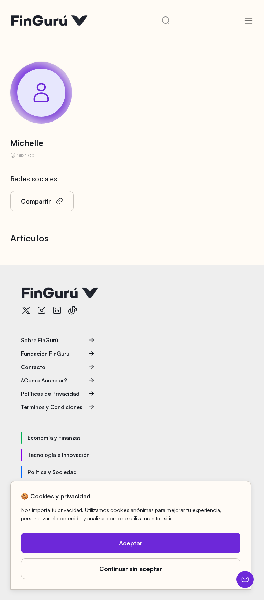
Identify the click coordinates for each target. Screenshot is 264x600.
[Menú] (248, 20)
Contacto (33, 367)
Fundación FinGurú (45, 353)
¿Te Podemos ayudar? (245, 579)
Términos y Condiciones (51, 407)
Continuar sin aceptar (130, 569)
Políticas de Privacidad (50, 393)
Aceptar (130, 543)
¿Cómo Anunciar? (44, 380)
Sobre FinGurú (39, 340)
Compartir (36, 201)
